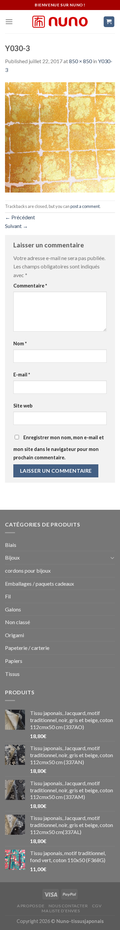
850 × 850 (80, 61)
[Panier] (109, 21)
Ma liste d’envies (61, 910)
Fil (8, 596)
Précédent (20, 217)
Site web (22, 406)
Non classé (17, 622)
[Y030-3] (60, 136)
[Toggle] (112, 558)
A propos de (31, 905)
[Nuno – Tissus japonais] (60, 22)
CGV (97, 905)
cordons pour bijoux (28, 570)
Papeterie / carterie (27, 648)
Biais (10, 545)
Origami (14, 635)
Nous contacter (68, 905)
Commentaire (30, 285)
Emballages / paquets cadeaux (39, 583)
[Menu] (9, 21)
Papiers (13, 661)
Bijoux (12, 557)
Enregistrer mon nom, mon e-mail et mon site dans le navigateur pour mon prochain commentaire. (58, 448)
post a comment (85, 206)
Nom (20, 343)
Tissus (12, 674)
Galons (13, 609)
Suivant (16, 226)
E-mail (21, 374)
